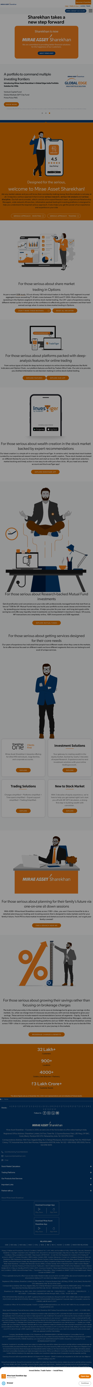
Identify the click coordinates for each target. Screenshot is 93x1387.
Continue (85, 1383)
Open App (85, 1376)
